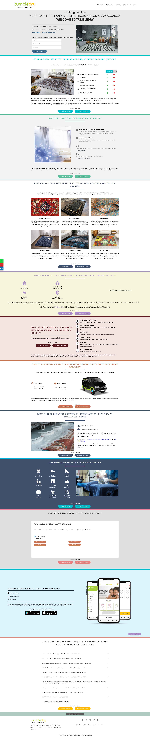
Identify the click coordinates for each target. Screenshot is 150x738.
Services (99, 4)
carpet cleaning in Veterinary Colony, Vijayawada (98, 439)
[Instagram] (90, 720)
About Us (78, 724)
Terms (89, 724)
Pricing (119, 4)
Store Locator (110, 4)
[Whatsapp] (86, 720)
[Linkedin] (97, 720)
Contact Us (101, 724)
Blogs (134, 4)
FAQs (84, 724)
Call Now (40, 544)
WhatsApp (74, 544)
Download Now (134, 634)
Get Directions (39, 541)
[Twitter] (93, 720)
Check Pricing (74, 541)
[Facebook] (82, 720)
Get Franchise (127, 4)
